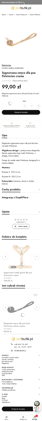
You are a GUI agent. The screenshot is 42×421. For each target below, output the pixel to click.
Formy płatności (7, 382)
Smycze (11, 15)
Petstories (13, 66)
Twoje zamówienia (8, 370)
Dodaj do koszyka (21, 112)
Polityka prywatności (9, 390)
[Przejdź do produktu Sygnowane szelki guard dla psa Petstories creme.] (21, 255)
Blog (3, 398)
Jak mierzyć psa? (7, 361)
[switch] (37, 410)
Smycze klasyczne (21, 15)
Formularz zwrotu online (10, 358)
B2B (3, 375)
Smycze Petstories (35, 15)
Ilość (24, 101)
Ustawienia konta (7, 372)
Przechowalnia (7, 374)
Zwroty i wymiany (8, 359)
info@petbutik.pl (20, 350)
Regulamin (5, 363)
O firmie (5, 400)
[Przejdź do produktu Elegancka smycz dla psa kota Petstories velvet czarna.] (21, 306)
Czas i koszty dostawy (9, 384)
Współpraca (6, 402)
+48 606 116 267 (21, 344)
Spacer (4, 15)
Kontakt (4, 396)
